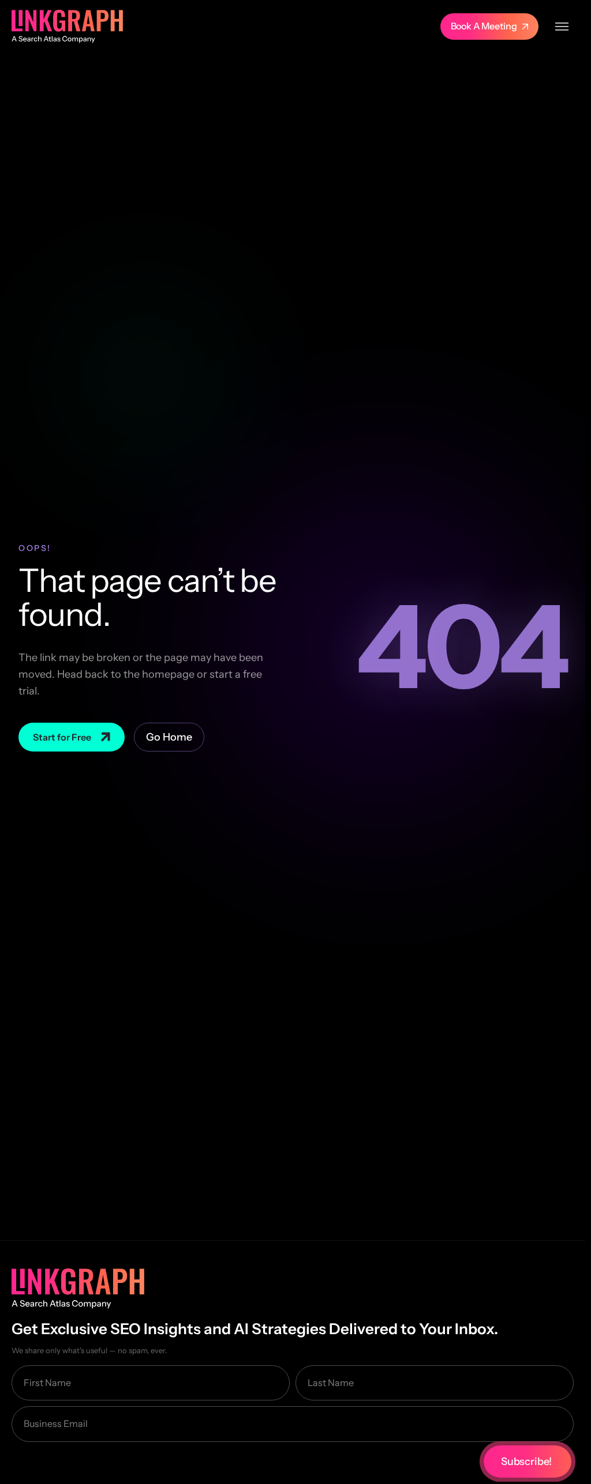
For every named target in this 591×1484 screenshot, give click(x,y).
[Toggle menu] (562, 26)
